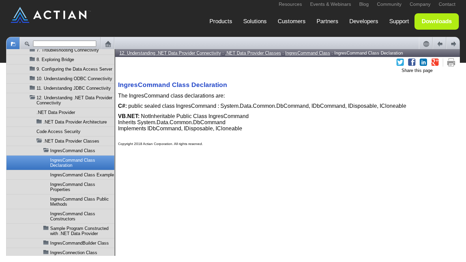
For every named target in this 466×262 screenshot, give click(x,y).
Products (220, 21)
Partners (327, 21)
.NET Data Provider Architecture (75, 122)
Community (389, 4)
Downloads (437, 21)
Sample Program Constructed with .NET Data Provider (79, 231)
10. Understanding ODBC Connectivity (74, 78)
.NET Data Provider (56, 112)
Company (420, 4)
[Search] (26, 43)
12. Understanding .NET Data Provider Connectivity (74, 100)
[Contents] (12, 43)
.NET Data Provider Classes (71, 141)
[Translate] (425, 43)
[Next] (453, 43)
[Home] (107, 43)
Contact (447, 4)
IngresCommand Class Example (82, 174)
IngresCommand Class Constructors (72, 216)
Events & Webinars (330, 4)
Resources (290, 4)
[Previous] (439, 43)
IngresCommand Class (72, 150)
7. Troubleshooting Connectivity (68, 50)
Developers (363, 21)
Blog (364, 4)
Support (399, 21)
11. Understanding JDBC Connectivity (74, 88)
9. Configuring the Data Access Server (74, 69)
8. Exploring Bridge (55, 59)
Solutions (255, 21)
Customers (292, 21)
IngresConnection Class (73, 252)
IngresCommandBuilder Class (79, 243)
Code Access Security (59, 131)
